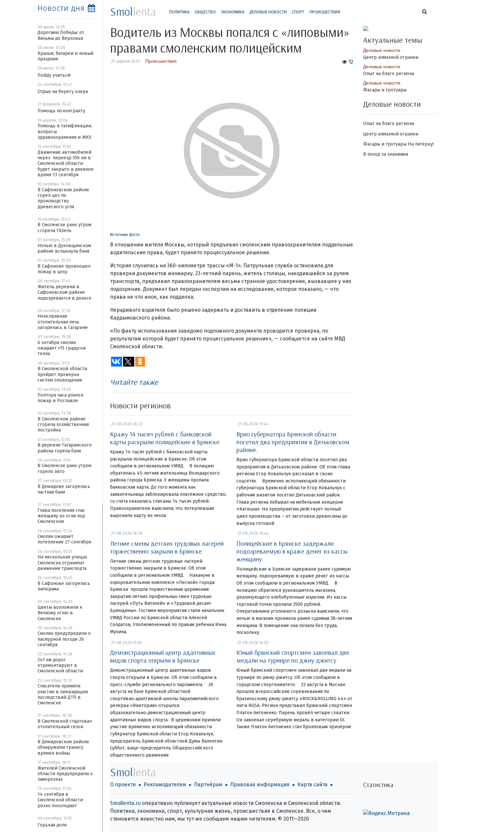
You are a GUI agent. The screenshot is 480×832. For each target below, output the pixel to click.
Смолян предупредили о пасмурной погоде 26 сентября (64, 639)
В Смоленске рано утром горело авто (64, 468)
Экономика (232, 11)
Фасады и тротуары (385, 90)
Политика (179, 11)
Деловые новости (268, 11)
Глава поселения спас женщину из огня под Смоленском (61, 516)
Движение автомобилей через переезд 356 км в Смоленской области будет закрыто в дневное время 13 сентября (66, 163)
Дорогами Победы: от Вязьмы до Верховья (61, 35)
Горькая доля (52, 825)
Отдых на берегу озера (63, 91)
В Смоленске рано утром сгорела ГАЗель (64, 227)
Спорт (298, 11)
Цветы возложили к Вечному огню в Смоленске (60, 612)
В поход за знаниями (385, 154)
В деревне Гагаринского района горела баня (65, 447)
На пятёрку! (421, 144)
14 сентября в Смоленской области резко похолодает (60, 800)
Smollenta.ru (125, 803)
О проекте (123, 784)
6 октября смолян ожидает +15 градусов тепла (62, 348)
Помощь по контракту (61, 111)
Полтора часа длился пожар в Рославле (60, 397)
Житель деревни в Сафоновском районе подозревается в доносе (64, 292)
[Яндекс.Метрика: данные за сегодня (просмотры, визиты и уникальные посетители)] (386, 813)
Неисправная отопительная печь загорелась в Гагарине (63, 321)
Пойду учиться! (54, 75)
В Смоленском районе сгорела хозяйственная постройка (63, 424)
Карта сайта (312, 784)
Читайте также (134, 382)
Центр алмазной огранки (390, 57)
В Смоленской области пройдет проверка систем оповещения (62, 374)
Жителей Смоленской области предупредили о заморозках (65, 773)
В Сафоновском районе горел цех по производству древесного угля (63, 198)
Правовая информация (260, 784)
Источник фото (125, 234)
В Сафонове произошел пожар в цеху (64, 269)
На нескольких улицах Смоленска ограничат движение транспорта (62, 562)
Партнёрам (208, 784)
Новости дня (61, 8)
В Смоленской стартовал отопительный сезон (65, 724)
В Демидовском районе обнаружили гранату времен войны (63, 747)
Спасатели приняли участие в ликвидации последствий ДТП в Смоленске (63, 694)
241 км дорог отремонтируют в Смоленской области (60, 665)
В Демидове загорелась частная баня (64, 489)
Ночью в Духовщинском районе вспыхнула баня (64, 248)
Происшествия (325, 11)
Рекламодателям (165, 784)
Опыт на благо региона (388, 73)
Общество (205, 11)
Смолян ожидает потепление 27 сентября (64, 539)
